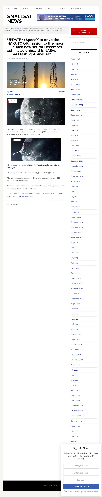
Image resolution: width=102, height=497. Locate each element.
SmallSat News (19, 19)
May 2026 (74, 74)
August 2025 (75, 120)
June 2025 (74, 130)
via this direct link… (26, 196)
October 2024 (76, 171)
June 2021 (74, 375)
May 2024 (74, 197)
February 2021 (76, 395)
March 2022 (75, 329)
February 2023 (76, 273)
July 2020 (74, 431)
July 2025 (74, 125)
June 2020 (74, 436)
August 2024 (75, 181)
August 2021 (75, 365)
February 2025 (76, 151)
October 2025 (76, 110)
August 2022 (75, 304)
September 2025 (77, 115)
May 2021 (74, 380)
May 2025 (74, 135)
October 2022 (76, 293)
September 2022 (77, 299)
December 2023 (77, 222)
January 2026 (76, 95)
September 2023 (77, 237)
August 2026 (75, 59)
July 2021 (74, 370)
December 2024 (77, 161)
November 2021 (77, 350)
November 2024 (77, 166)
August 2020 (75, 426)
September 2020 (77, 421)
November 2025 (77, 105)
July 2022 (74, 309)
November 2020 (77, 411)
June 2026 (74, 69)
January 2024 (76, 217)
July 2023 (74, 248)
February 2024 (76, 212)
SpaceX (10, 92)
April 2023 (74, 263)
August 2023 (75, 243)
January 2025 (76, 156)
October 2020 (76, 416)
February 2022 (76, 334)
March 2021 (75, 390)
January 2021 (75, 401)
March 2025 (75, 146)
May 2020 (74, 441)
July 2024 (74, 186)
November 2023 (77, 227)
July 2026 (74, 64)
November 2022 (77, 288)
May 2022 (74, 319)
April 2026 (74, 79)
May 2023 (74, 258)
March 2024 (75, 207)
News (17, 204)
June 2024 (74, 192)
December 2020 (77, 406)
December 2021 (76, 344)
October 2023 (76, 232)
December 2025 (77, 100)
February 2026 (76, 90)
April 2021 (74, 385)
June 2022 (74, 314)
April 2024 (74, 202)
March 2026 (75, 84)
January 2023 (76, 278)
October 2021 (76, 355)
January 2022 (76, 339)
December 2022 (77, 283)
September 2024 (77, 176)
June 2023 (74, 253)
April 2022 (74, 324)
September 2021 (77, 360)
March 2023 (75, 268)
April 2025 (74, 141)
